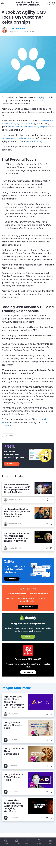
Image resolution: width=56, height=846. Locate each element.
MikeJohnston (17, 28)
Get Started (11, 464)
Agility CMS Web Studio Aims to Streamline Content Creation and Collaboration (14, 702)
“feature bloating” (34, 141)
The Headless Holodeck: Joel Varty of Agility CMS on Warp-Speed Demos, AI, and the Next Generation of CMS (17, 489)
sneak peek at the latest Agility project (28, 126)
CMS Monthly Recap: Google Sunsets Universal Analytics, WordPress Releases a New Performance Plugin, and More (14, 810)
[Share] (48, 3)
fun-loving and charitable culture (18, 138)
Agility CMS (44, 97)
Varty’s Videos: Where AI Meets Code (13, 725)
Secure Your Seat (28, 607)
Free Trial (28, 637)
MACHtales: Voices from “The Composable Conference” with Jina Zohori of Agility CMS (16, 537)
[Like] (53, 3)
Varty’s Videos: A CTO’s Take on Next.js (13, 777)
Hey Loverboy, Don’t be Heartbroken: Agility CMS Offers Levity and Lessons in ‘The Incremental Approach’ (17, 514)
